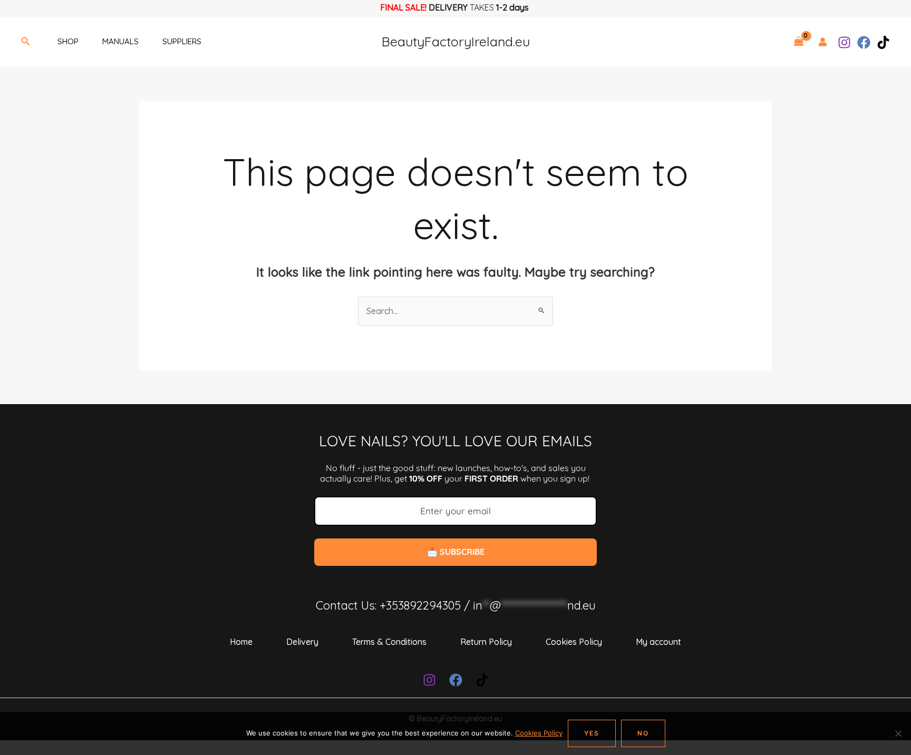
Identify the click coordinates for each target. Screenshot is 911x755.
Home (241, 641)
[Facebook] (863, 42)
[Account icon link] (822, 41)
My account (658, 641)
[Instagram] (844, 42)
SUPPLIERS (181, 41)
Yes (591, 733)
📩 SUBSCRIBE (455, 551)
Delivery (302, 641)
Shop (68, 41)
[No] (898, 733)
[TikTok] (883, 42)
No (643, 733)
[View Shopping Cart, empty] (798, 42)
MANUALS (120, 41)
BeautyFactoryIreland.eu (456, 41)
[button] (26, 41)
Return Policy (486, 641)
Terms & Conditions (389, 641)
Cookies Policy (574, 641)
